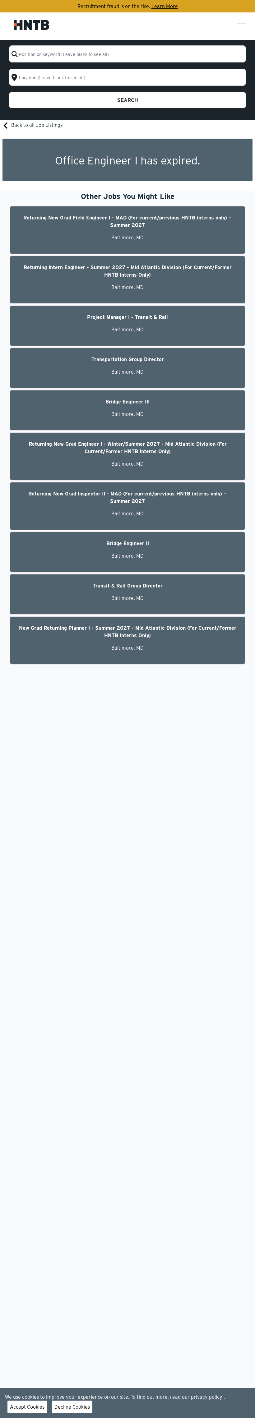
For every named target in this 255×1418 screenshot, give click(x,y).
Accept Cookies (27, 1406)
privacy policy (207, 1396)
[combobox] (127, 53)
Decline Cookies (72, 1406)
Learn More (164, 6)
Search (127, 100)
